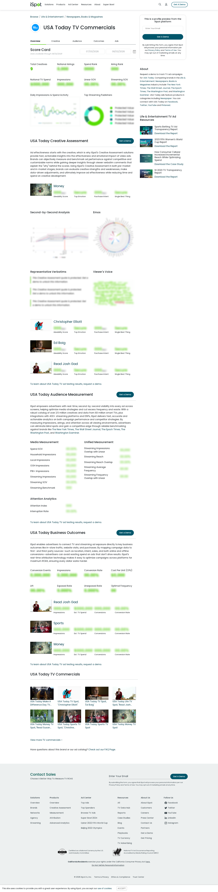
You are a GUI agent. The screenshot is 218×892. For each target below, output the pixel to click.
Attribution (55, 817)
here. (148, 861)
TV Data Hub (124, 807)
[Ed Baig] (41, 346)
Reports (122, 812)
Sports (59, 623)
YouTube (152, 105)
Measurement (57, 812)
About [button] (97, 4)
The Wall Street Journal (87, 429)
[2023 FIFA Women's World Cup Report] (146, 143)
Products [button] (60, 4)
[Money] (41, 189)
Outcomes (99, 41)
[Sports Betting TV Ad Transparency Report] (146, 130)
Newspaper (166, 98)
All (119, 802)
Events (121, 828)
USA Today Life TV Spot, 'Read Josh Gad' (122, 703)
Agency (34, 817)
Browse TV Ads (88, 812)
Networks (35, 812)
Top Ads (85, 802)
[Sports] (41, 626)
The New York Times (63, 429)
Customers (146, 807)
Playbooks (123, 833)
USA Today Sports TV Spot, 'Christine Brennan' (69, 726)
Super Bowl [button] (108, 4)
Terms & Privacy (101, 877)
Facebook (173, 101)
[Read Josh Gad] (41, 367)
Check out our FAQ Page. (102, 749)
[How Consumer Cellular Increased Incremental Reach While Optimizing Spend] (146, 158)
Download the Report (166, 133)
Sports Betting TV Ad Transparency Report (166, 128)
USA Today (148, 77)
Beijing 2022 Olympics (91, 828)
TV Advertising (125, 843)
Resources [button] (86, 4)
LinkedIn (172, 817)
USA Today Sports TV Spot (96, 726)
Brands (33, 807)
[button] (108, 51)
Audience (77, 41)
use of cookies (105, 888)
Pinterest (165, 105)
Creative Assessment (60, 807)
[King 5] (42, 693)
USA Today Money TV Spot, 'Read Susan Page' (41, 726)
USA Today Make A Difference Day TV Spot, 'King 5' (40, 703)
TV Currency (124, 838)
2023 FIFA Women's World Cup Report (168, 141)
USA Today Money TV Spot (124, 726)
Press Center (147, 817)
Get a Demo (125, 140)
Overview (35, 41)
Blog (120, 822)
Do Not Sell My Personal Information (108, 865)
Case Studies (124, 817)
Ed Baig (59, 342)
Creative (55, 41)
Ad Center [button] (73, 4)
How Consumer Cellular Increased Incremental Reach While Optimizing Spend (168, 156)
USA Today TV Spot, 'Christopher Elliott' (68, 703)
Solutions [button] (49, 4)
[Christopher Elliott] (41, 325)
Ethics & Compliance (120, 877)
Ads (116, 41)
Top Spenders (88, 807)
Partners (145, 828)
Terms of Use (171, 50)
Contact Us (146, 822)
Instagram (173, 822)
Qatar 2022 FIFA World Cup (94, 822)
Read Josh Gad (66, 364)
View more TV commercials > (46, 739)
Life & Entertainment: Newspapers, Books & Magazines (162, 81)
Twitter (143, 105)
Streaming (35, 822)
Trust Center (138, 877)
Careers (145, 812)
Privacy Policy (154, 50)
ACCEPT (122, 888)
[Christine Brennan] (69, 715)
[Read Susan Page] (42, 715)
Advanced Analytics (59, 822)
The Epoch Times (110, 429)
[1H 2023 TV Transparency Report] (146, 173)
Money (59, 186)
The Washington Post (157, 91)
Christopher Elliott (68, 321)
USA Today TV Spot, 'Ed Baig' (95, 703)
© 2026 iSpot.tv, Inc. (83, 877)
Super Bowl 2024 (89, 817)
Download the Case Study (169, 164)
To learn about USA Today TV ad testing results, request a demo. (66, 383)
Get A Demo (179, 4)
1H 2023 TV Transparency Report (168, 171)
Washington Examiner (67, 432)
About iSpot (146, 802)
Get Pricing (146, 838)
